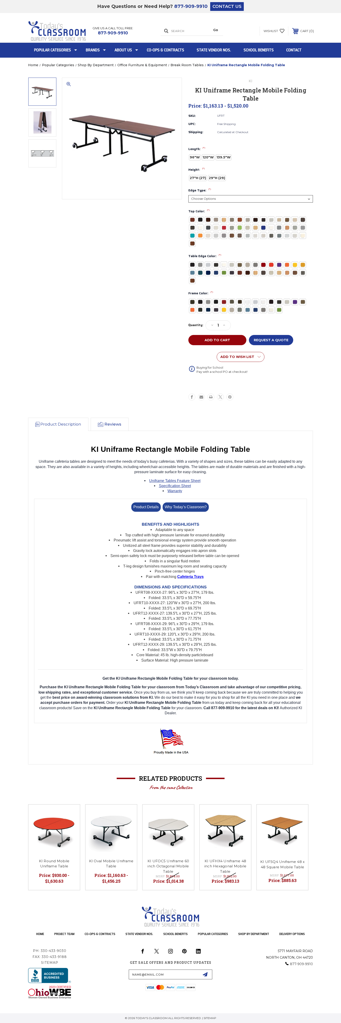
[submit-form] (205, 974)
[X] (220, 396)
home (40, 933)
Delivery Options (292, 933)
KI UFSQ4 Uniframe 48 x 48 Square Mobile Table (282, 864)
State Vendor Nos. (214, 50)
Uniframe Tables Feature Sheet (174, 481)
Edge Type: (199, 190)
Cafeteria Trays (190, 577)
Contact (294, 50)
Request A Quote (271, 340)
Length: (196, 149)
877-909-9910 (191, 6)
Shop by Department (253, 933)
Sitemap (49, 963)
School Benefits (259, 50)
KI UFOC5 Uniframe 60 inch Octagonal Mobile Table (168, 866)
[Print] (210, 396)
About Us (123, 50)
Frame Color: (200, 293)
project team (64, 933)
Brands (93, 50)
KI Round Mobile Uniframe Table (54, 864)
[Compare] (70, 826)
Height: (196, 169)
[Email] (201, 396)
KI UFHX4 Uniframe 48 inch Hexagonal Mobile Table (225, 866)
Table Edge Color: (204, 256)
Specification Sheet (175, 486)
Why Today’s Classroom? (186, 507)
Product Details (146, 507)
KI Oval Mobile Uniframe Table (111, 864)
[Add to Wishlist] (70, 814)
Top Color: (199, 211)
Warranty (174, 491)
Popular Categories (52, 50)
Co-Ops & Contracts (165, 50)
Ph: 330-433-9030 (49, 951)
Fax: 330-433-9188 (49, 957)
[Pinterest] (229, 396)
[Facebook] (191, 396)
